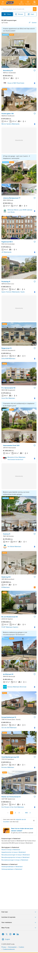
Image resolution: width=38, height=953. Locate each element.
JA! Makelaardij (6, 252)
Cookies (21, 947)
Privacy (3, 947)
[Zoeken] (35, 9)
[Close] (34, 820)
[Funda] (11, 2)
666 (26, 813)
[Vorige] (7, 812)
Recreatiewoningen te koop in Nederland (14, 860)
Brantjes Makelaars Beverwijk (16, 687)
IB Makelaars (5, 587)
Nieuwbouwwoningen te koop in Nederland (15, 855)
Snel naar (4, 912)
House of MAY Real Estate (15, 83)
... (22, 813)
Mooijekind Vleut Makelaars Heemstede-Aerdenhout (16, 458)
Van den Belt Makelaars (9, 728)
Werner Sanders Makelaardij (10, 124)
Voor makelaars (6, 922)
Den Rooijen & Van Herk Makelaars (12, 807)
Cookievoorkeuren (9, 949)
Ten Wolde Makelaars (14, 546)
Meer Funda (5, 928)
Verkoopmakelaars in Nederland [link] (11, 869)
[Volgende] (30, 812)
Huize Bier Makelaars (8, 398)
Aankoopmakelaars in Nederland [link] (11, 867)
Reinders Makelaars (7, 767)
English (7, 939)
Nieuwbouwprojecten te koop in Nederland (15, 857)
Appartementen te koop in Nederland (13, 852)
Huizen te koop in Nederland (10, 850)
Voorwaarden (12, 947)
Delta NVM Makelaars (8, 358)
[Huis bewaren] (34, 70)
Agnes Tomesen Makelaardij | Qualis (13, 292)
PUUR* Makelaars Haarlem (9, 627)
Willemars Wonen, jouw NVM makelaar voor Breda (19, 211)
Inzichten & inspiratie (8, 917)
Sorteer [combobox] (34, 23)
